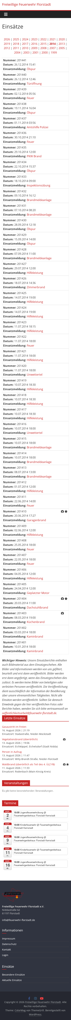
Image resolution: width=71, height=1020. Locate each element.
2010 (25, 48)
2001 (35, 52)
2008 (43, 48)
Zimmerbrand (36, 287)
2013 (62, 44)
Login (5, 955)
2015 (43, 44)
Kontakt (6, 949)
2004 (17, 52)
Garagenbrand (36, 520)
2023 (34, 39)
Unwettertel (34, 374)
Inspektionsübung (38, 185)
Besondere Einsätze (13, 974)
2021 (52, 39)
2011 (16, 48)
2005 (62, 48)
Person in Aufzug (12, 751)
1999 (54, 52)
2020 (62, 39)
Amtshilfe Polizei (37, 127)
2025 (16, 39)
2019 (7, 44)
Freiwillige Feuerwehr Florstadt (26, 4)
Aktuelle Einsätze (12, 980)
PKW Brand (34, 156)
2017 (25, 44)
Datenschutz (9, 944)
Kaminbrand (35, 636)
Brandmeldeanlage (39, 200)
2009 (34, 48)
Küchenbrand (36, 622)
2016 (34, 44)
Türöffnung (34, 83)
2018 (16, 44)
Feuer (30, 98)
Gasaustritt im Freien (14, 726)
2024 (25, 39)
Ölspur (31, 69)
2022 (43, 39)
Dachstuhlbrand (37, 607)
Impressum (8, 938)
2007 (52, 48)
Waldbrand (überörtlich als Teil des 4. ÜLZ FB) (28, 764)
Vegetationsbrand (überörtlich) (20, 739)
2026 (7, 39)
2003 (26, 52)
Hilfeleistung (35, 273)
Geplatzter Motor (38, 593)
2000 (45, 52)
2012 (7, 48)
